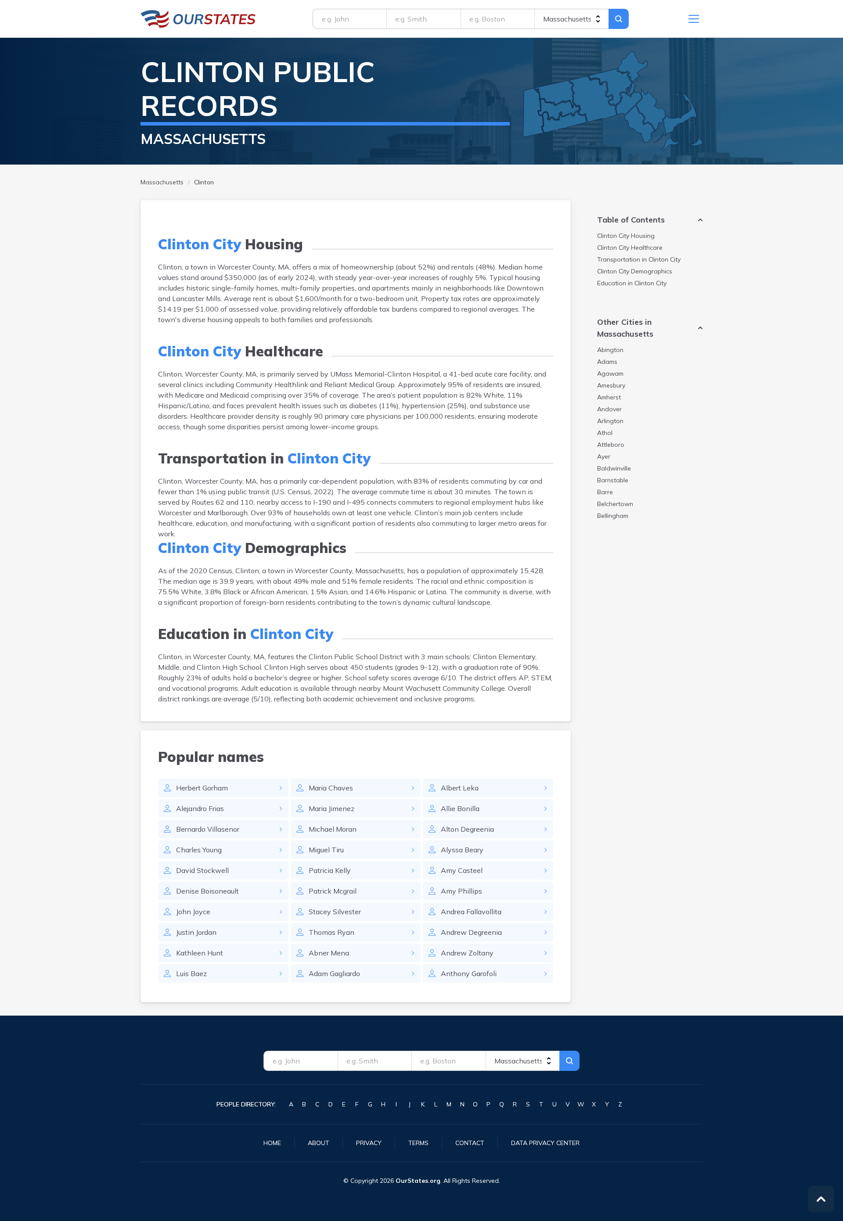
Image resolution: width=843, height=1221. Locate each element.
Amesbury (611, 385)
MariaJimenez (331, 808)
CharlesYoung (199, 849)
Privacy (369, 1143)
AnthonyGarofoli (469, 973)
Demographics (634, 271)
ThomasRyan (331, 932)
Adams (607, 362)
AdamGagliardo (334, 973)
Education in (631, 283)
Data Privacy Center (545, 1143)
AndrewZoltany (467, 952)
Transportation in (639, 259)
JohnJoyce (193, 911)
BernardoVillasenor (207, 829)
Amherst (609, 397)
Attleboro (610, 445)
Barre (605, 492)
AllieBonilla (460, 808)
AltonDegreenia (467, 829)
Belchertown (615, 504)
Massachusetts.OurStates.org (198, 19)
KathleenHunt (199, 952)
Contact (469, 1143)
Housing (626, 236)
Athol (604, 433)
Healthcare (630, 247)
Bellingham (612, 516)
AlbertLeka (460, 787)
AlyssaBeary (462, 849)
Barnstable (612, 480)
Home (272, 1143)
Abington (610, 350)
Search (619, 19)
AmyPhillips (461, 891)
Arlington (610, 421)
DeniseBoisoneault (207, 891)
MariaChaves (331, 787)
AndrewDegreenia (471, 932)
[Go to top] (821, 1199)
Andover (609, 409)
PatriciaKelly (330, 870)
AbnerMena (329, 952)
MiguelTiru (326, 849)
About (318, 1143)
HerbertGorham (202, 787)
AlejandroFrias (200, 808)
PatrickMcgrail (333, 891)
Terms (418, 1143)
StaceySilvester (335, 911)
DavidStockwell (202, 870)
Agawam (610, 373)
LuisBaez (191, 973)
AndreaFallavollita (471, 911)
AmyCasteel (462, 870)
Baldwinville (614, 468)
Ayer (603, 456)
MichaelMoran (333, 829)
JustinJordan (196, 932)
